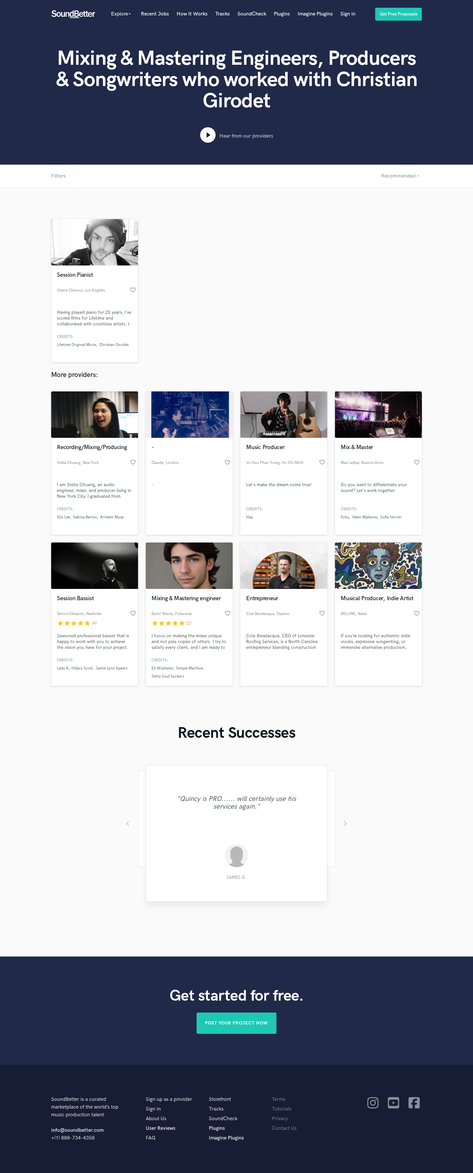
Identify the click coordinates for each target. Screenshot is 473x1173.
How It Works (192, 14)
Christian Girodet (114, 344)
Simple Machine (189, 668)
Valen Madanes (364, 517)
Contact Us (284, 1128)
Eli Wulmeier (162, 668)
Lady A (63, 668)
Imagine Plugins (315, 14)
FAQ (150, 1138)
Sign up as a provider (169, 1099)
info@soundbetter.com (77, 1130)
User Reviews (160, 1128)
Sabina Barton (85, 517)
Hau (249, 517)
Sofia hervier (391, 517)
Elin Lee (63, 517)
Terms (278, 1099)
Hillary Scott (82, 668)
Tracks (222, 14)
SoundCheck (251, 14)
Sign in (348, 14)
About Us (156, 1119)
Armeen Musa (112, 517)
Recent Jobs (155, 14)
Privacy (280, 1119)
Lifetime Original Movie (76, 344)
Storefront (220, 1099)
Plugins (282, 14)
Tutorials (282, 1109)
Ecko (345, 517)
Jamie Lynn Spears (111, 668)
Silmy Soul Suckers (168, 676)
